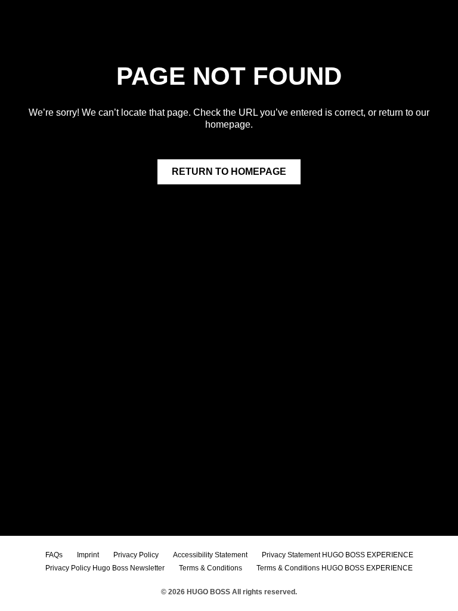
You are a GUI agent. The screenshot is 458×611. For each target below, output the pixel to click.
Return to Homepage (229, 171)
